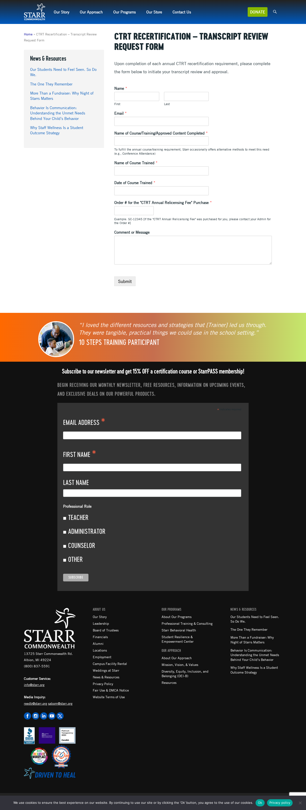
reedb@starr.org (35, 703)
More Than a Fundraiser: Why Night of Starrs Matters (252, 639)
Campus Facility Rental (110, 663)
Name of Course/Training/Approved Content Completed (161, 133)
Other (75, 560)
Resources (169, 682)
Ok (260, 802)
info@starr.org (34, 684)
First (117, 104)
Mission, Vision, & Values (180, 664)
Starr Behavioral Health (179, 630)
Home (28, 34)
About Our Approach (177, 658)
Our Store (154, 12)
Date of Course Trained (134, 182)
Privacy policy (279, 802)
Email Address (84, 423)
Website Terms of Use (109, 697)
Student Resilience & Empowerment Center (178, 639)
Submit (125, 281)
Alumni (98, 643)
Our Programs (124, 12)
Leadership (101, 623)
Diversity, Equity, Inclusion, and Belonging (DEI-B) (185, 673)
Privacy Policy (103, 683)
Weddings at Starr (106, 670)
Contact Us (182, 12)
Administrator (86, 532)
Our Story (61, 12)
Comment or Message (132, 232)
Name (120, 88)
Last (167, 104)
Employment (102, 657)
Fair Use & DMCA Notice (111, 690)
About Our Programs (176, 616)
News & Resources (106, 677)
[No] (300, 802)
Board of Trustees (106, 630)
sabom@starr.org (60, 703)
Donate (257, 12)
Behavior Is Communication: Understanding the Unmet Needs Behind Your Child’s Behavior (57, 113)
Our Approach (91, 12)
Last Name (76, 483)
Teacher (78, 518)
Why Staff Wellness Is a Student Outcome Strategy (254, 669)
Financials (100, 637)
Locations (100, 650)
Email (120, 113)
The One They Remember (51, 84)
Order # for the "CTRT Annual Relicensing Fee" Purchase (163, 202)
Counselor (81, 546)
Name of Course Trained (136, 162)
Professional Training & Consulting (187, 623)
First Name (79, 455)
